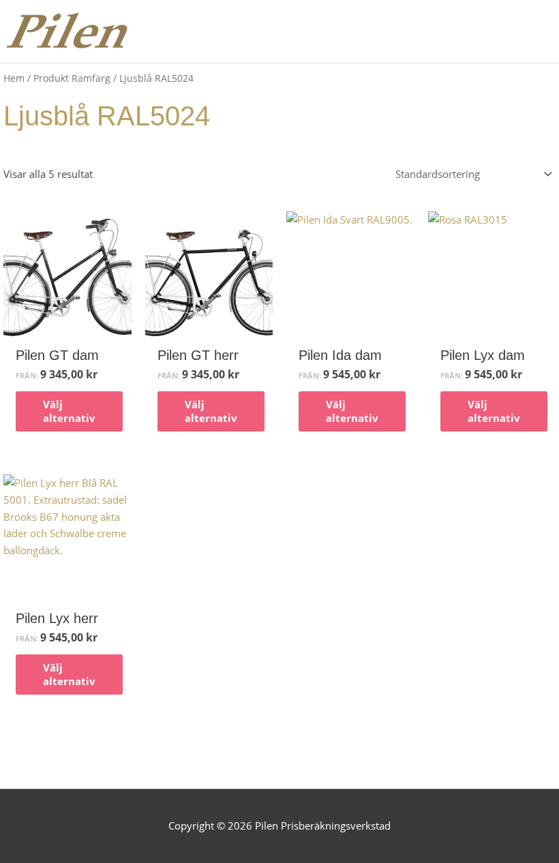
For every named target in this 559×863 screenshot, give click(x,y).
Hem (14, 78)
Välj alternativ (69, 411)
